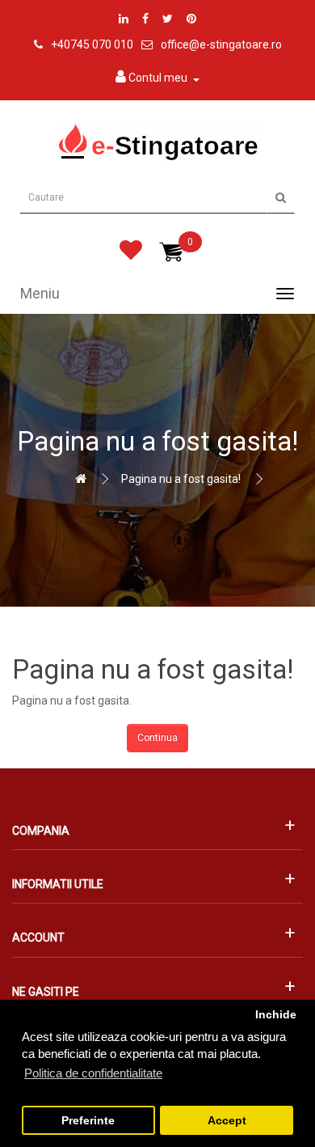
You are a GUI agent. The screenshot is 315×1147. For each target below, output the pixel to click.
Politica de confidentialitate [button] (93, 1073)
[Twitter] (167, 18)
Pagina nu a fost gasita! (181, 478)
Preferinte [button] (88, 1121)
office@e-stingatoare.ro (221, 44)
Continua (157, 737)
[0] (131, 254)
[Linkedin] (123, 18)
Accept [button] (227, 1121)
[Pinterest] (191, 18)
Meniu (40, 293)
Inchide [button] (275, 1015)
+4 (57, 44)
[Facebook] (145, 18)
